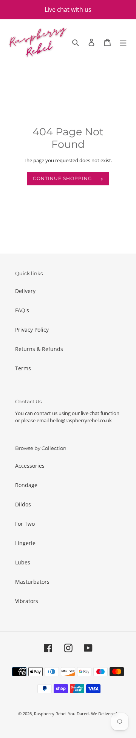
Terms (23, 368)
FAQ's (22, 310)
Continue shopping (62, 178)
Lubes (22, 562)
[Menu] (123, 42)
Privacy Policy (32, 329)
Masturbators (32, 581)
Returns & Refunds (39, 349)
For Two (25, 523)
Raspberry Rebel (50, 713)
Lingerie (25, 543)
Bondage (26, 485)
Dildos (23, 504)
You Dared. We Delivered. (93, 713)
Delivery (25, 291)
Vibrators (26, 601)
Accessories (30, 465)
